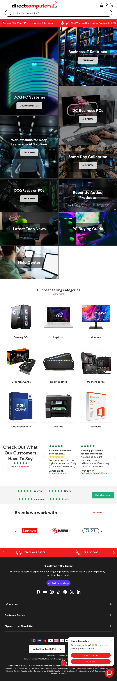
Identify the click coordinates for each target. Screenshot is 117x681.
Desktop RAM (58, 381)
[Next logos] (101, 530)
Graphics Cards (21, 381)
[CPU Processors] (21, 406)
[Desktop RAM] (58, 361)
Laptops (58, 337)
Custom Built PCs (29, 105)
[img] (20, 463)
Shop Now (87, 119)
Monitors (95, 337)
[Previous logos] (15, 530)
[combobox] (58, 13)
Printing (58, 426)
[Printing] (58, 406)
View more (58, 293)
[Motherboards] (96, 361)
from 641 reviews (20, 466)
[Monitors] (96, 317)
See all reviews (102, 495)
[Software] (96, 406)
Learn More (88, 60)
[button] (111, 5)
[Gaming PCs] (21, 317)
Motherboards (96, 381)
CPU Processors (21, 426)
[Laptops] (58, 317)
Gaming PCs (21, 337)
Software (95, 426)
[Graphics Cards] (21, 361)
